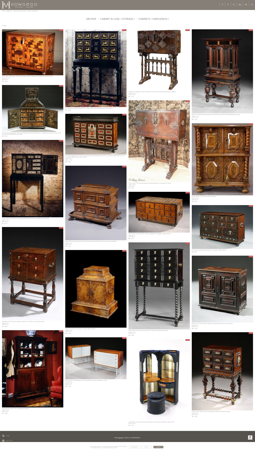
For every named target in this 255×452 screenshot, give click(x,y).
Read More (134, 447)
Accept (158, 447)
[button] (239, 4)
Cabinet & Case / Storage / (19, 11)
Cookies (8, 435)
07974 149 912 (9, 440)
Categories (8, 11)
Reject (146, 447)
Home (3, 11)
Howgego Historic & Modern (128, 437)
